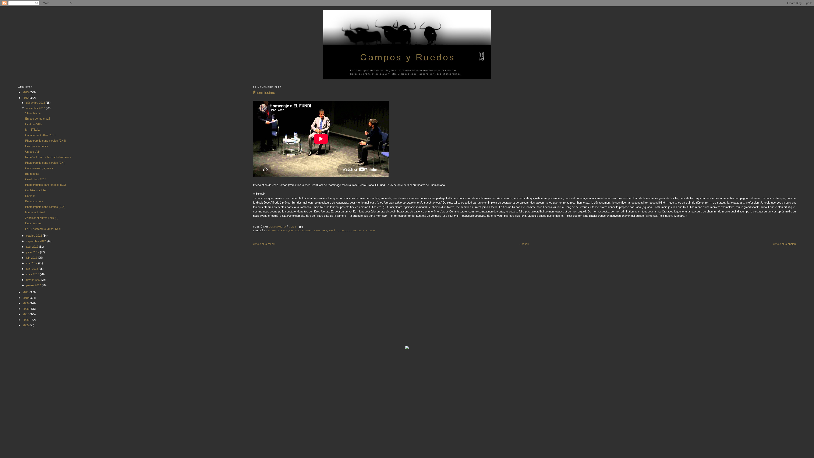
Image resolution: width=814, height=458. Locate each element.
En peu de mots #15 (37, 118)
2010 (26, 297)
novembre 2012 (36, 108)
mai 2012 (32, 263)
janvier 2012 (34, 285)
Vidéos (371, 230)
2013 (26, 92)
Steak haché (33, 113)
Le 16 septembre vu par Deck (43, 228)
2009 (26, 303)
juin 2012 (32, 257)
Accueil (524, 244)
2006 (26, 319)
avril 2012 (32, 268)
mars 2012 (33, 274)
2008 (26, 308)
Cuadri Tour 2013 (35, 179)
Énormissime (33, 223)
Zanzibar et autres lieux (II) (41, 217)
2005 (26, 325)
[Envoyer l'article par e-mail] (300, 227)
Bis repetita (32, 173)
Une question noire (36, 146)
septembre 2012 (36, 241)
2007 (26, 314)
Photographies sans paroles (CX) (45, 184)
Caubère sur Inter (35, 190)
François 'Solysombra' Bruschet (304, 230)
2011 (26, 292)
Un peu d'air (32, 151)
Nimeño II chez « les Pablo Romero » (48, 157)
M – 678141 (32, 129)
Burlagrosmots (34, 201)
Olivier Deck (355, 230)
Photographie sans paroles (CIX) (45, 206)
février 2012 (33, 279)
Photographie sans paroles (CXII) (45, 140)
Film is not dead (35, 212)
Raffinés (30, 195)
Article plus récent (264, 244)
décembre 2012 (36, 102)
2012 (26, 97)
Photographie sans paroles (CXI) (45, 162)
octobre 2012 (34, 235)
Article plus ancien (784, 244)
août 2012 (32, 246)
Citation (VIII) (33, 124)
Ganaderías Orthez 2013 (40, 135)
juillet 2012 (33, 252)
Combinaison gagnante (39, 168)
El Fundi (273, 230)
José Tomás (337, 230)
